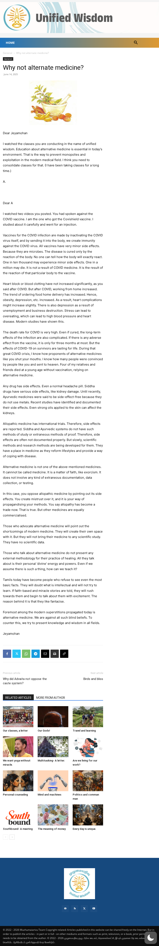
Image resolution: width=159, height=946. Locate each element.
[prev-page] (5, 837)
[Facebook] (7, 654)
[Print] (55, 654)
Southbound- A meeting (18, 828)
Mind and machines (49, 794)
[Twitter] (16, 654)
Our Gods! (44, 730)
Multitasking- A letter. (51, 760)
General (7, 53)
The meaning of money (52, 828)
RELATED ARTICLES (18, 697)
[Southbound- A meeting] (18, 814)
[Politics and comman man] (88, 780)
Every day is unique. (84, 828)
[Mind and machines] (53, 780)
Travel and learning (84, 730)
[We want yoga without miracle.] (18, 746)
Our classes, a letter (15, 730)
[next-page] (12, 837)
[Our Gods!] (53, 716)
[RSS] (74, 908)
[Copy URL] (64, 654)
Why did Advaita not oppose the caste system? (25, 681)
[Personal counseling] (18, 780)
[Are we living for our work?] (88, 746)
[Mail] (65, 908)
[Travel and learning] (88, 716)
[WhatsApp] (26, 654)
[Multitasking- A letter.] (53, 746)
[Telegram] (35, 654)
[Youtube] (93, 908)
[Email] (45, 654)
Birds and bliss (93, 679)
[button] (136, 43)
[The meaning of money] (53, 814)
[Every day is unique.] (88, 814)
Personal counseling (15, 794)
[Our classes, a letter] (18, 716)
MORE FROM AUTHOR (50, 697)
